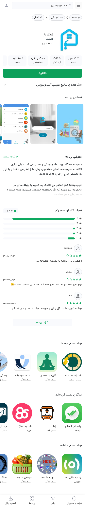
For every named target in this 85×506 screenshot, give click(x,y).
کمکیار (49, 39)
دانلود (43, 73)
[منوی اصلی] (78, 5)
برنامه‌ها (76, 17)
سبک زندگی (57, 17)
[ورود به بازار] (6, 5)
